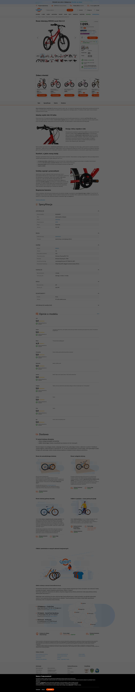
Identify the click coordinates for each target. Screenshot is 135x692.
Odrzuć (43, 689)
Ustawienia (38, 689)
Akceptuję (50, 689)
